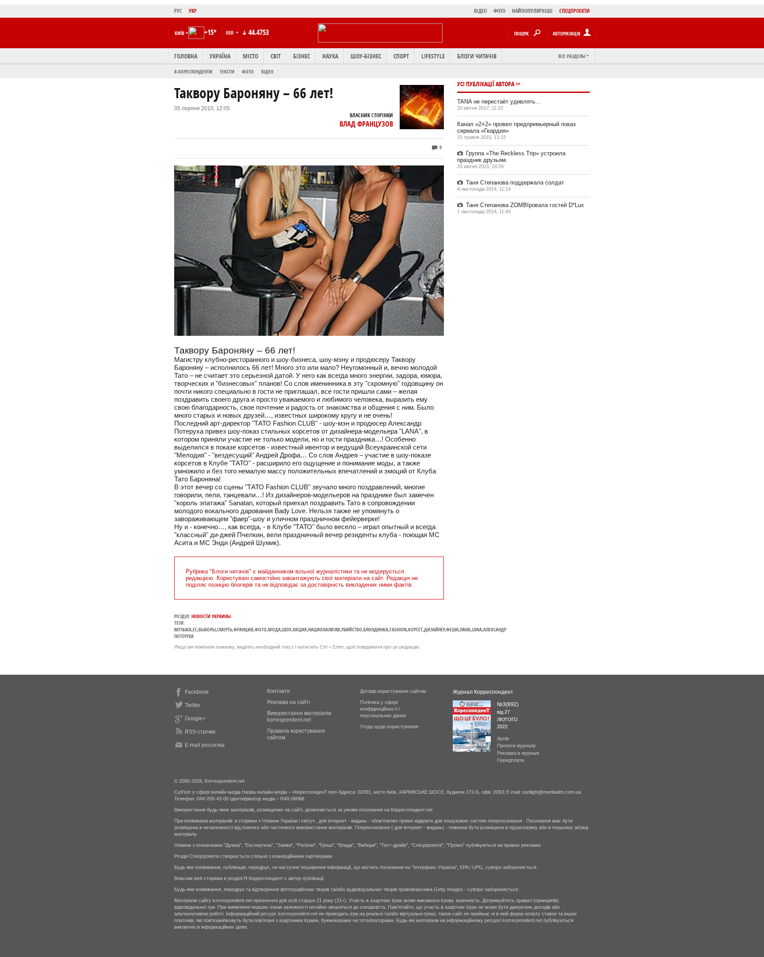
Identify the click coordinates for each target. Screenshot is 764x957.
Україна (220, 56)
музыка (182, 629)
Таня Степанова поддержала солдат (515, 182)
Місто (250, 56)
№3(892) (508, 704)
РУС (178, 11)
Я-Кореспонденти (193, 71)
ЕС (195, 629)
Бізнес (301, 56)
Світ (276, 56)
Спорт (401, 56)
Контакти (278, 691)
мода (274, 629)
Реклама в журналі (518, 753)
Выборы (207, 629)
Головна (185, 56)
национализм (324, 629)
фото (261, 629)
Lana (477, 629)
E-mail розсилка (205, 745)
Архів (503, 738)
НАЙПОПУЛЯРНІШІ (532, 11)
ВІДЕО (480, 11)
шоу (286, 629)
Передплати (510, 760)
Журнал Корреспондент (483, 692)
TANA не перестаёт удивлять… (499, 101)
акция (300, 629)
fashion (398, 629)
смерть (224, 629)
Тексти (227, 71)
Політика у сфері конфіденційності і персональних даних (383, 708)
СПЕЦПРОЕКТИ (574, 11)
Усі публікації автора (485, 84)
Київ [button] (179, 33)
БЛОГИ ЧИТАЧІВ (477, 56)
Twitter (192, 705)
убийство (351, 629)
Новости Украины (211, 616)
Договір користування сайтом (393, 691)
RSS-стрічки (200, 732)
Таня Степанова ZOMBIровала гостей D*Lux (525, 205)
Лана (465, 629)
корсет (415, 629)
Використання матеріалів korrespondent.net (299, 716)
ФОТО (499, 11)
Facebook (197, 692)
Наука (330, 56)
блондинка (375, 629)
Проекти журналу (516, 745)
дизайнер (434, 629)
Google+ (195, 718)
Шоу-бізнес (366, 56)
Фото (248, 71)
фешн (452, 629)
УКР (193, 11)
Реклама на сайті (288, 702)
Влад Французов (366, 124)
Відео (267, 71)
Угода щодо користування (389, 726)
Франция (243, 629)
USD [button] (230, 32)
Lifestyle (433, 56)
